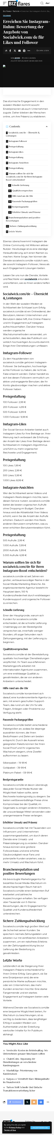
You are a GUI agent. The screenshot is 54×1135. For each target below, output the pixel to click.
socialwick (31, 279)
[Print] (24, 50)
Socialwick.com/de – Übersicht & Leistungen (23, 134)
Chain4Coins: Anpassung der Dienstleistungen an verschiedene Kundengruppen (19, 1062)
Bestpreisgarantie (20, 206)
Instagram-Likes (16, 152)
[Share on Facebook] (10, 50)
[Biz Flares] (19, 3)
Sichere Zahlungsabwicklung (23, 226)
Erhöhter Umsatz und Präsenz (26, 212)
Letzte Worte (15, 231)
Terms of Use (10, 1130)
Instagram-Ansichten (18, 162)
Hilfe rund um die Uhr (22, 196)
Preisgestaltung (16, 146)
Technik (7, 15)
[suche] (42, 3)
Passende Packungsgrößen (24, 201)
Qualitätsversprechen (22, 190)
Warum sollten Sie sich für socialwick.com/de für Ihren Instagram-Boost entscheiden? (24, 176)
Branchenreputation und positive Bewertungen (23, 219)
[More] (29, 50)
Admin (17, 58)
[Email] (19, 50)
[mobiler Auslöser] (5, 3)
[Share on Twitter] (15, 50)
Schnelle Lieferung (20, 185)
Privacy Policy (15, 1128)
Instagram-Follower (18, 141)
